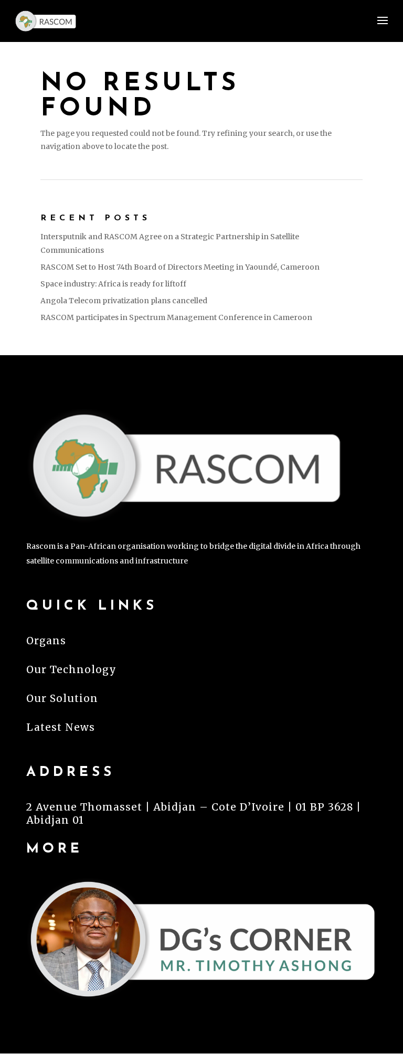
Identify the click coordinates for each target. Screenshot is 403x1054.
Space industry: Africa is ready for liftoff (113, 284)
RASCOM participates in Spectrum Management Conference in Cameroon (176, 317)
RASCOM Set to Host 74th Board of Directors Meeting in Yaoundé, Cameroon (180, 267)
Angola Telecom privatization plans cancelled (123, 300)
